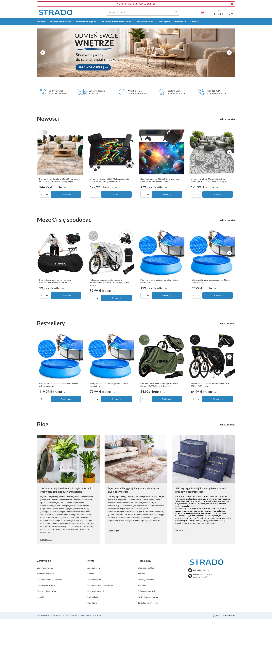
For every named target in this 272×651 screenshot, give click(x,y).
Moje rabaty (92, 597)
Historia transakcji (95, 591)
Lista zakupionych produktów (100, 585)
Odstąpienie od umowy (148, 597)
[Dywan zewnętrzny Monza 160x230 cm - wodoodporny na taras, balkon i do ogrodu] (212, 152)
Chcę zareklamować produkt (49, 579)
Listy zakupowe (94, 579)
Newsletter (92, 603)
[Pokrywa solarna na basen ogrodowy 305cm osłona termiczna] (212, 253)
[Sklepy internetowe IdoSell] (224, 615)
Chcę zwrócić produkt (46, 585)
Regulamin (142, 585)
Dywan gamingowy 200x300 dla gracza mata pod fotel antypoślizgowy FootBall (109, 180)
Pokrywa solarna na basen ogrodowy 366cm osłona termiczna (159, 281)
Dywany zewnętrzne (60, 21)
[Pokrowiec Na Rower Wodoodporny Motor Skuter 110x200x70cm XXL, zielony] (161, 357)
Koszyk (90, 573)
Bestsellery (180, 21)
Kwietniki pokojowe (86, 21)
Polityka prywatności (147, 591)
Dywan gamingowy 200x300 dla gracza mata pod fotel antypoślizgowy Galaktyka (159, 180)
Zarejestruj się (93, 568)
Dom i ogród (164, 21)
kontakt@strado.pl (201, 570)
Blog (42, 424)
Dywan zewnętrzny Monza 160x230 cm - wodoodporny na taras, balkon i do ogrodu (209, 180)
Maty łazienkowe (144, 21)
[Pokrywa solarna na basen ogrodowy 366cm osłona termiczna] (161, 253)
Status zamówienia (45, 568)
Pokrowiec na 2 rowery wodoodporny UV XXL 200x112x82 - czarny (211, 384)
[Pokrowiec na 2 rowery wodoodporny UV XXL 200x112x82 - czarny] (212, 357)
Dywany (41, 21)
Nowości (194, 21)
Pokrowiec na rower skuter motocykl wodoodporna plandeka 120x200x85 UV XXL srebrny (109, 282)
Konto (90, 560)
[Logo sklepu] (55, 12)
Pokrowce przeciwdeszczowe (116, 21)
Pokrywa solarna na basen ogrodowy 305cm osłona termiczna (210, 281)
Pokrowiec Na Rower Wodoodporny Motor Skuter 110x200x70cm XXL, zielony (159, 384)
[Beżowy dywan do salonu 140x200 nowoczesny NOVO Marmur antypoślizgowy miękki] (60, 152)
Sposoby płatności (146, 579)
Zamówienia (44, 560)
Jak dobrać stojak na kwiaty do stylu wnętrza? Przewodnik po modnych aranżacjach (65, 490)
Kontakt (40, 597)
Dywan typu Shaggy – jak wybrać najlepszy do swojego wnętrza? (133, 490)
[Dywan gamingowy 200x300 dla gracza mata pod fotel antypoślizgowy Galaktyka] (161, 152)
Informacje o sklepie (146, 568)
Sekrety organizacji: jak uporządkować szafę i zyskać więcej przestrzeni (200, 490)
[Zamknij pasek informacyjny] (232, 4)
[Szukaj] (176, 12)
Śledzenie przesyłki (45, 573)
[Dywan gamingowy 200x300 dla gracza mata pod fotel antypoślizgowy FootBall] (111, 152)
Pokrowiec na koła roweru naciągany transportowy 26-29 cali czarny (55, 281)
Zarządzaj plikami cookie (148, 603)
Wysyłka (141, 573)
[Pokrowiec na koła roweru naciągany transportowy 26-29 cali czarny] (60, 253)
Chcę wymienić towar (46, 591)
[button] (42, 52)
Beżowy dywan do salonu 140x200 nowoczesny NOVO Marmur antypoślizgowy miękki (60, 180)
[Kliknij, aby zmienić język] (203, 12)
